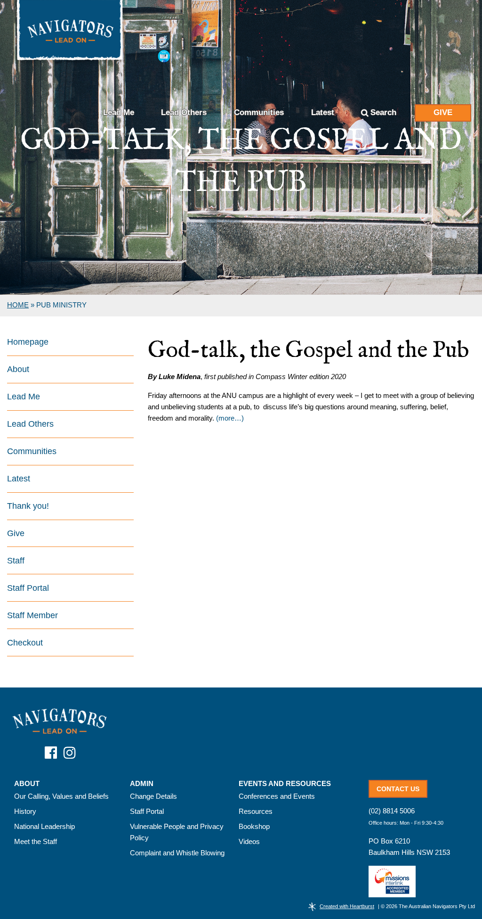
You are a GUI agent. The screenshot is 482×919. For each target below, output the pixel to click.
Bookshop (254, 826)
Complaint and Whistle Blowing (177, 853)
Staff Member (32, 615)
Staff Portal (28, 588)
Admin (141, 783)
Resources (256, 811)
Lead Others (184, 112)
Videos (249, 841)
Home (18, 305)
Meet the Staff (35, 841)
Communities (259, 112)
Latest (322, 112)
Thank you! (28, 506)
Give (443, 112)
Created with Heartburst (347, 906)
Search (383, 112)
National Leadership (44, 826)
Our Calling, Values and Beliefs (61, 796)
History (25, 811)
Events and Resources (285, 783)
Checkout (25, 642)
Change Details (153, 796)
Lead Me (118, 112)
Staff (15, 560)
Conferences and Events (277, 796)
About (18, 369)
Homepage (27, 342)
